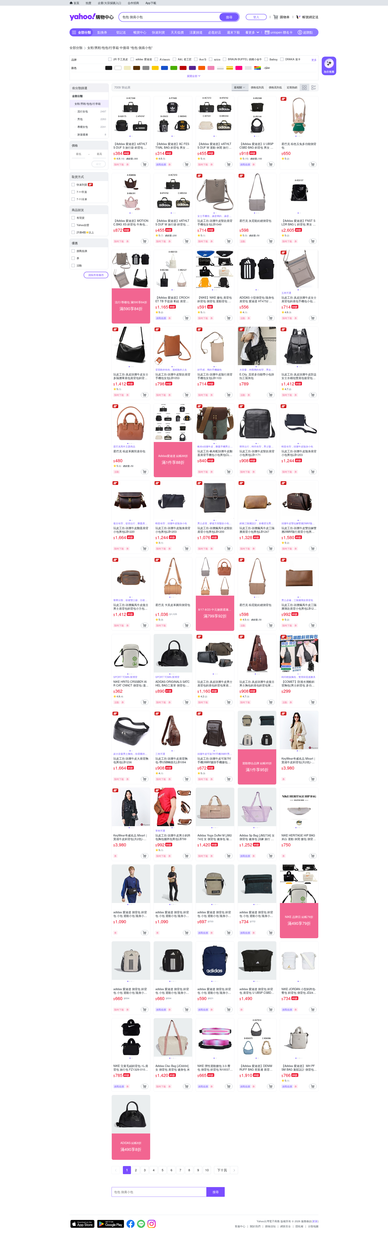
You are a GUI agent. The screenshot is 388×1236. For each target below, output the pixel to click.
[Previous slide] (114, 115)
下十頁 (222, 1170)
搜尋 (216, 1192)
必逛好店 (214, 32)
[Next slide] (147, 115)
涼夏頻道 (196, 32)
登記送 (121, 32)
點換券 (102, 32)
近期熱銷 (292, 87)
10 (207, 1170)
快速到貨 (158, 32)
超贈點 (308, 32)
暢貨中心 (139, 32)
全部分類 (77, 96)
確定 (98, 164)
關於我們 (255, 1226)
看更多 (250, 32)
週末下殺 (233, 32)
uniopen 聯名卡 (281, 32)
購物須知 (270, 1226)
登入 (256, 17)
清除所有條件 (96, 275)
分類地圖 (313, 1226)
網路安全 (285, 1226)
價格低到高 (257, 87)
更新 (315, 1221)
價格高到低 (275, 87)
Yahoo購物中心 (92, 17)
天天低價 (177, 32)
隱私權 (299, 1226)
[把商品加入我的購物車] (145, 164)
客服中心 (240, 1226)
